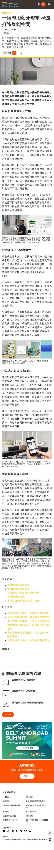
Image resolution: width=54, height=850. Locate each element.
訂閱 (9, 714)
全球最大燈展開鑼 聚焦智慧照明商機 (28, 617)
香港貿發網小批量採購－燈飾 (23, 600)
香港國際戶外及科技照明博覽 (23, 593)
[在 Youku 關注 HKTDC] (30, 831)
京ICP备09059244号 (10, 820)
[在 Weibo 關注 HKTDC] (17, 831)
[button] (49, 4)
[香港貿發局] (27, 793)
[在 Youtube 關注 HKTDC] (25, 831)
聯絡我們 (6, 801)
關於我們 (29, 797)
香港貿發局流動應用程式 (35, 801)
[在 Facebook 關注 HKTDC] (4, 831)
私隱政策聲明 (31, 812)
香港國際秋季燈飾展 (18, 589)
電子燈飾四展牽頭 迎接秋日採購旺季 (28, 621)
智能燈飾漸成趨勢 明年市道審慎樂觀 (28, 613)
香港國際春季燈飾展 (18, 585)
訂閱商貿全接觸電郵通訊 (12, 805)
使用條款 (6, 812)
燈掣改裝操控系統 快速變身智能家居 (28, 640)
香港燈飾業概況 (16, 596)
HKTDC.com (7, 797)
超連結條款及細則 (9, 816)
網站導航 (29, 816)
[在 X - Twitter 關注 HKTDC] (8, 831)
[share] (50, 833)
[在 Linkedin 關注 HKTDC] (12, 831)
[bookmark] (50, 839)
